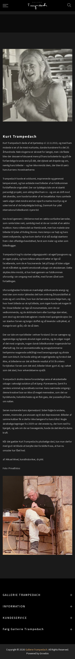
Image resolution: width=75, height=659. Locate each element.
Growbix (44, 653)
